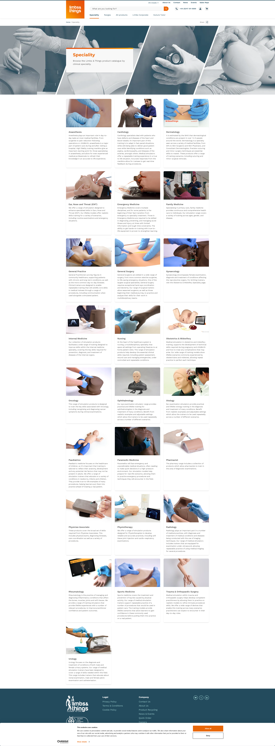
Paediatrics (75, 460)
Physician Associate (79, 527)
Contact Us (144, 701)
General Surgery (125, 271)
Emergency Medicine (128, 204)
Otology (170, 400)
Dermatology (173, 132)
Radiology (171, 527)
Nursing (121, 338)
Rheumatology (76, 591)
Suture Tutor (159, 15)
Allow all (208, 728)
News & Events (146, 714)
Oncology (73, 400)
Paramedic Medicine (128, 460)
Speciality (94, 15)
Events (194, 3)
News (185, 3)
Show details (82, 742)
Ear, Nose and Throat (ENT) (83, 204)
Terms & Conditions (112, 705)
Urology (73, 659)
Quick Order (145, 718)
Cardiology (123, 132)
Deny (208, 735)
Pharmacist (172, 460)
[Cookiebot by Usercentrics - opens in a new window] (62, 741)
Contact (176, 3)
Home (68, 22)
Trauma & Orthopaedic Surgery (182, 591)
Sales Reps (204, 3)
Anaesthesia (75, 132)
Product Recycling (148, 709)
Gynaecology (172, 271)
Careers (143, 722)
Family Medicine (174, 204)
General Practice (77, 271)
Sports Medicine (126, 591)
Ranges (107, 15)
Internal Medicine (78, 338)
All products (121, 15)
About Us (166, 3)
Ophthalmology (125, 400)
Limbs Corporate (140, 15)
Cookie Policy (109, 709)
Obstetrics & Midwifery (178, 338)
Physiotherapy (125, 527)
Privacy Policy (109, 701)
